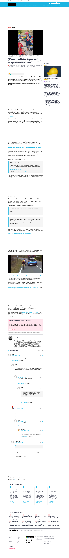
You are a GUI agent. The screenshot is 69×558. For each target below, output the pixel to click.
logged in (16, 479)
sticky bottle (24, 332)
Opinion (18, 537)
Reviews (10, 538)
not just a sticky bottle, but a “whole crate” (30, 312)
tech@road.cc (51, 538)
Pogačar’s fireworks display (32, 114)
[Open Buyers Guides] (39, 5)
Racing (13, 27)
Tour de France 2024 (36, 332)
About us (10, 536)
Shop (18, 541)
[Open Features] (45, 5)
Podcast (18, 538)
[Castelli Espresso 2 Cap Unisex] (52, 71)
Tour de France (29, 332)
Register (16, 360)
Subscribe (12, 329)
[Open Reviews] (31, 5)
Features (10, 541)
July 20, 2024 (24, 171)
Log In (13, 360)
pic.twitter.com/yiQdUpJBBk (15, 169)
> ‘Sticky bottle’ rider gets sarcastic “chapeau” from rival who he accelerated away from (25, 275)
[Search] (1, 0)
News (10, 537)
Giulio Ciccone (11, 332)
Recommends (19, 540)
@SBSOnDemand (28, 167)
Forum (18, 536)
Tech (9, 542)
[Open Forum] (50, 5)
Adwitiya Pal (17, 337)
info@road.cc (52, 536)
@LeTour (12, 166)
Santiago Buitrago (17, 332)
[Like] (40, 355)
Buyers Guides (11, 540)
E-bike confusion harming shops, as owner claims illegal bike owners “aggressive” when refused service (15, 524)
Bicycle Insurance (20, 542)
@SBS (22, 167)
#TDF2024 (19, 167)
